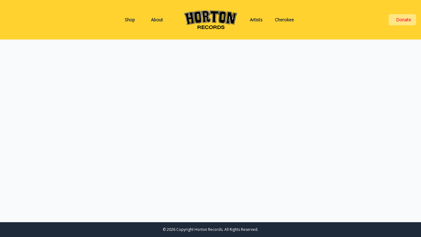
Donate (403, 20)
